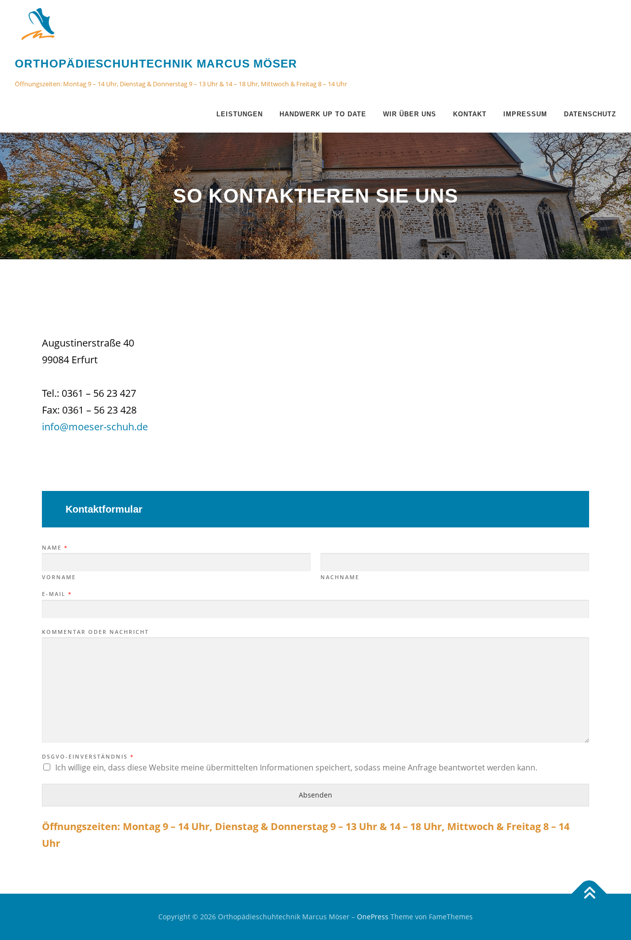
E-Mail (56, 594)
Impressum (525, 114)
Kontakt (470, 114)
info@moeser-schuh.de (95, 426)
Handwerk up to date (323, 114)
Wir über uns (409, 114)
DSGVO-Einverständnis (87, 756)
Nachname (339, 577)
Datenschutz (590, 114)
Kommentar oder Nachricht (95, 631)
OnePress (372, 916)
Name (54, 547)
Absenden (315, 795)
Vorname (59, 577)
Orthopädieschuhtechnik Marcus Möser (156, 63)
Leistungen (239, 114)
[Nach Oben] (589, 893)
